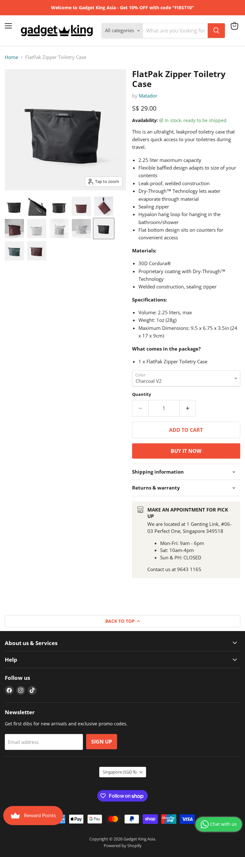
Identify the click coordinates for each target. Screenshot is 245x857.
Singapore (120, 772)
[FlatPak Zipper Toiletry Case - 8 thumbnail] (59, 228)
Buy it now (186, 450)
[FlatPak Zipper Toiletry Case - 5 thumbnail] (103, 206)
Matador (148, 95)
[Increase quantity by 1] (188, 408)
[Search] (216, 30)
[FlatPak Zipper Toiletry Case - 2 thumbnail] (36, 206)
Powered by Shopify (123, 845)
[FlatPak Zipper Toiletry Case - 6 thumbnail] (14, 228)
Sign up (101, 741)
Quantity (141, 394)
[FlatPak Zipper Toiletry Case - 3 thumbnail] (59, 206)
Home (11, 57)
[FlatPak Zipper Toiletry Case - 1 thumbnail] (14, 206)
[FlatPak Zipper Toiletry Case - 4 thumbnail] (81, 206)
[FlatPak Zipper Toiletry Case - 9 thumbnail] (81, 228)
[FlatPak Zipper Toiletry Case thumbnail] (103, 228)
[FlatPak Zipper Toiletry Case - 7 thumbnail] (36, 228)
